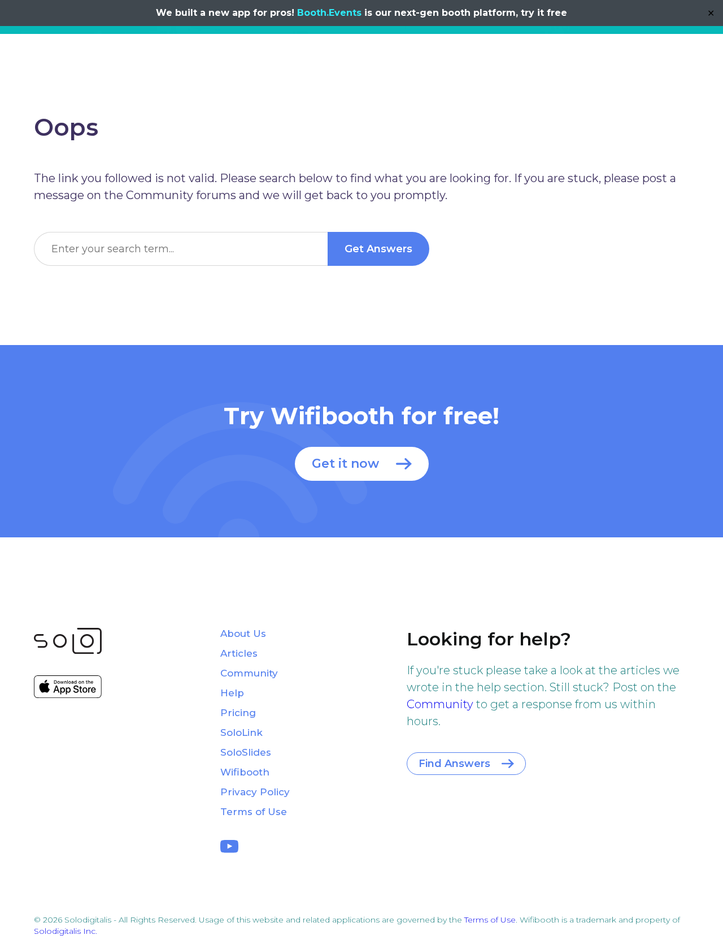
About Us (243, 633)
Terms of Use (253, 811)
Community (440, 704)
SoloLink (241, 732)
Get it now (345, 463)
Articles (239, 653)
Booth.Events (329, 12)
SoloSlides (245, 752)
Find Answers (454, 763)
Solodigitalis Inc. (65, 931)
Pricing (238, 712)
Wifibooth (244, 772)
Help (232, 693)
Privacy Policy (255, 792)
